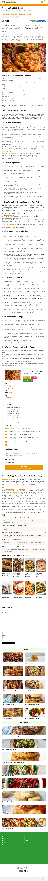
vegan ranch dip (16, 492)
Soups (25, 836)
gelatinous (20, 509)
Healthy (4, 840)
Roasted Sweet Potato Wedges (9, 133)
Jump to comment (28, 380)
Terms (3, 861)
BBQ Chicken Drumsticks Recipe (10, 690)
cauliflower (22, 489)
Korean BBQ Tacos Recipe (31, 690)
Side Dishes (26, 840)
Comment (4, 616)
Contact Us (4, 857)
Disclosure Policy (27, 850)
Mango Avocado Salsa (7, 153)
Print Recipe (33, 21)
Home (3, 4)
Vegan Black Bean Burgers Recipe (32, 704)
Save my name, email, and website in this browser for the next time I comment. (20, 640)
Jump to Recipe (41, 21)
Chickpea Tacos (8, 215)
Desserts (26, 838)
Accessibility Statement (7, 859)
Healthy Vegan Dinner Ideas (25, 14)
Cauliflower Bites (10, 489)
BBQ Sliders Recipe (7, 718)
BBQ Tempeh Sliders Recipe (9, 677)
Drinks (3, 838)
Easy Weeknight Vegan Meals (10, 14)
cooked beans (24, 518)
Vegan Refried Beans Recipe (31, 677)
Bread (3, 836)
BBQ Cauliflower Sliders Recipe (32, 663)
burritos (25, 273)
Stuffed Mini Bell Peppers (8, 479)
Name (3, 631)
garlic (18, 114)
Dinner (8, 4)
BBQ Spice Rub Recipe (8, 704)
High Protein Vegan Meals (9, 17)
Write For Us (26, 848)
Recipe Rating (6, 612)
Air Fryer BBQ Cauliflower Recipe (32, 718)
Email (3, 635)
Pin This (34, 377)
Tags (25, 842)
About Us (25, 846)
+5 (17, 17)
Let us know (20, 468)
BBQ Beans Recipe (7, 663)
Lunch (3, 842)
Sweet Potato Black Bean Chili (9, 224)
